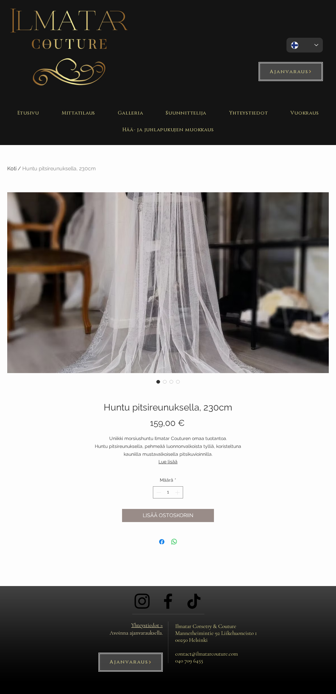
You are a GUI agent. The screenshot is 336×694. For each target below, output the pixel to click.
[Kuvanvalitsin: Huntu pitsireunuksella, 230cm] (158, 381)
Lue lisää (168, 461)
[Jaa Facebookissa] (162, 542)
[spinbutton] (168, 492)
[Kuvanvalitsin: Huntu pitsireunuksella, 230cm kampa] (171, 381)
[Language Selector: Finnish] (304, 45)
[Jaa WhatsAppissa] (174, 542)
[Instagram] (142, 601)
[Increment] (178, 492)
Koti (11, 168)
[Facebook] (168, 601)
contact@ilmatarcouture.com (206, 653)
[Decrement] (158, 492)
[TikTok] (194, 601)
